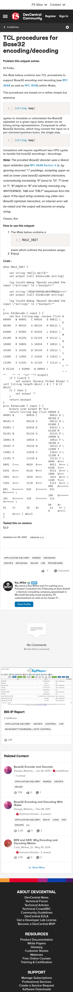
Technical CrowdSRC (36, 909)
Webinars (36, 955)
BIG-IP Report (14, 712)
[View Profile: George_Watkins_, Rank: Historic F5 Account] (8, 770)
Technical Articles (37, 905)
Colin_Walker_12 (23, 847)
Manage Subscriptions (36, 978)
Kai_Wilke (20, 582)
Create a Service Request (36, 985)
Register (50, 16)
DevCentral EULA (36, 916)
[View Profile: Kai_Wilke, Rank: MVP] (8, 586)
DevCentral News (36, 897)
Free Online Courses (37, 958)
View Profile (24, 604)
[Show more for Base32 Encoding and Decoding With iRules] (28, 825)
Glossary (37, 947)
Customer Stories (36, 951)
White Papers (36, 943)
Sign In (63, 16)
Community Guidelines (36, 913)
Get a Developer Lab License (36, 920)
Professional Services (36, 982)
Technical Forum (36, 901)
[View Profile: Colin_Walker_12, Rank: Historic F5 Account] (8, 843)
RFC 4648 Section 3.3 (44, 165)
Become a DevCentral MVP (36, 924)
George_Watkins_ (24, 770)
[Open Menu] (67, 27)
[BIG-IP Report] (36, 687)
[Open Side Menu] (5, 16)
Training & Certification (36, 962)
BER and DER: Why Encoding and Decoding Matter (36, 841)
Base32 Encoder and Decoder (33, 767)
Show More (38, 867)
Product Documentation (36, 940)
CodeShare (13, 27)
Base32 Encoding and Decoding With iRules (38, 803)
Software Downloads (36, 989)
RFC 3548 (31, 85)
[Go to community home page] (27, 16)
